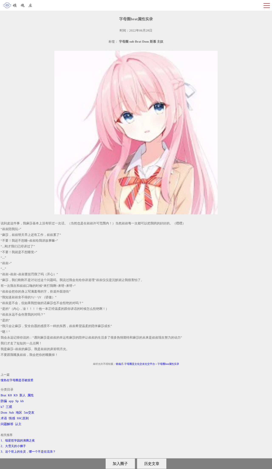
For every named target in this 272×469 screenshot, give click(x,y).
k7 (2, 406)
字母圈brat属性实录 (168, 363)
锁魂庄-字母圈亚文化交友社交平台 (135, 363)
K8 (10, 395)
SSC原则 (23, 418)
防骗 (4, 401)
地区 (19, 412)
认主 (18, 424)
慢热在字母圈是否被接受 (17, 380)
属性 (30, 395)
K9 (16, 395)
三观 (9, 406)
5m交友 (29, 412)
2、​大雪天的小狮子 (13, 446)
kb (22, 401)
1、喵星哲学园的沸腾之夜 (18, 440)
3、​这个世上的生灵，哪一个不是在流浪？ (28, 451)
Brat (3, 395)
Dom (4, 412)
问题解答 (7, 424)
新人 (22, 395)
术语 (4, 418)
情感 (12, 418)
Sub (11, 412)
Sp (17, 401)
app (11, 401)
